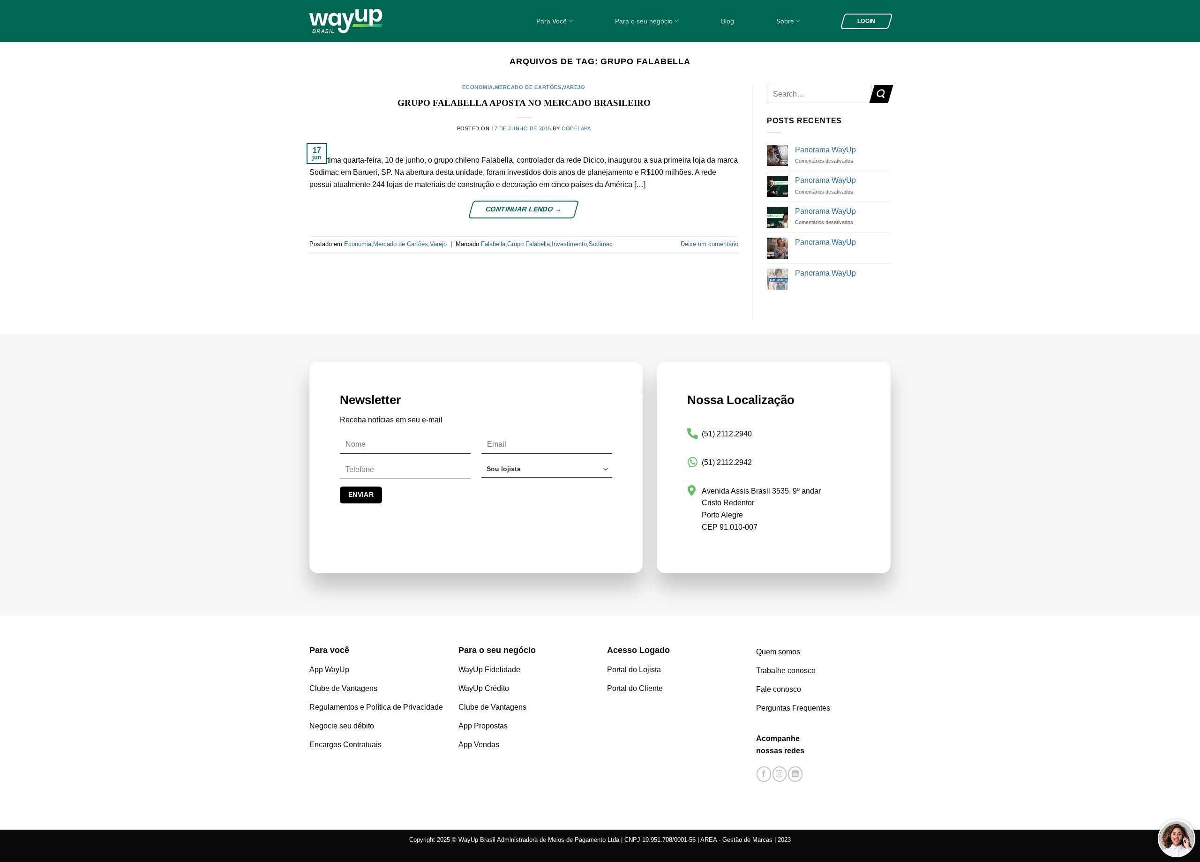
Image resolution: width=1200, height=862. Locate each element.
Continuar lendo (523, 209)
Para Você (551, 21)
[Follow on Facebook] (764, 774)
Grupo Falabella (528, 243)
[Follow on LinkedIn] (795, 774)
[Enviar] (881, 94)
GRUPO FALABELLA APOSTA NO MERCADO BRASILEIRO (524, 103)
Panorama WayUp (825, 150)
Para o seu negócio (644, 21)
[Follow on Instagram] (779, 774)
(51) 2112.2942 (727, 462)
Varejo (574, 87)
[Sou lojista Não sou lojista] (546, 472)
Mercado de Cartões (528, 87)
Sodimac (601, 243)
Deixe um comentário (709, 243)
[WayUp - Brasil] (361, 21)
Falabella (493, 243)
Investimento (569, 243)
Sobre (785, 21)
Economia (477, 87)
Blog (727, 21)
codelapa (576, 128)
